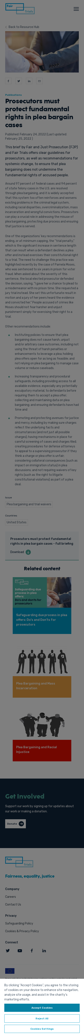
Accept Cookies (42, 1007)
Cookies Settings (42, 1028)
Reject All (42, 1018)
